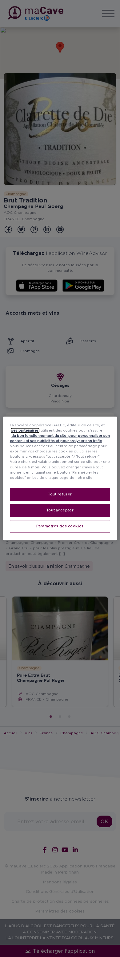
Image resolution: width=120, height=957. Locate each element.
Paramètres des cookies (60, 526)
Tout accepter (60, 510)
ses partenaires (25, 430)
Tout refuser (60, 494)
